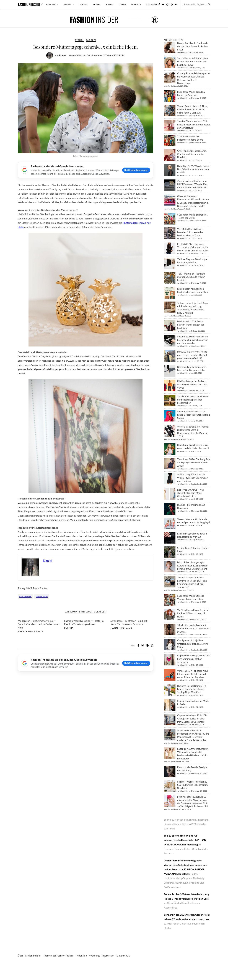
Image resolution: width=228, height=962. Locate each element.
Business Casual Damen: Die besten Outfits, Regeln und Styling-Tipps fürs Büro (191, 689)
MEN (30, 631)
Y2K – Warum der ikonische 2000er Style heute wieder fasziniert (191, 276)
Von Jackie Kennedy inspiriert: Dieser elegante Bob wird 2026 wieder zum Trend (186, 824)
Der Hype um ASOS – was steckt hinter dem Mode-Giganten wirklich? (190, 493)
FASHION (50, 4)
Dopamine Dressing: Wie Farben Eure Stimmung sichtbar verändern (193, 658)
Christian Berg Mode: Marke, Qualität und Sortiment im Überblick (192, 154)
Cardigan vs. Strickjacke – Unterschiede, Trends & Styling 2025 (192, 643)
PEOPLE (38, 631)
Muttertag (42, 596)
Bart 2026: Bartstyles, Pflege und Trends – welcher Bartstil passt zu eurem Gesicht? (192, 354)
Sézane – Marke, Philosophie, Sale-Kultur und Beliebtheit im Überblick (192, 784)
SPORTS (109, 4)
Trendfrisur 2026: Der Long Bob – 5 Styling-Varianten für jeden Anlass (193, 462)
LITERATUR (151, 4)
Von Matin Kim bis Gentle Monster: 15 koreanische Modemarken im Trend (190, 232)
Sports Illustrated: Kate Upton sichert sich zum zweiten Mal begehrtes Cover (192, 61)
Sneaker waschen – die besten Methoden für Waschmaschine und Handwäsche (192, 339)
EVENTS (83, 4)
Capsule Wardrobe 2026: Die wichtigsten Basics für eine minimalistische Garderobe (192, 718)
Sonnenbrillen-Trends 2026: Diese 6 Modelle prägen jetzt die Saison (193, 414)
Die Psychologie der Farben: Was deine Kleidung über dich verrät (192, 384)
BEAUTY (67, 4)
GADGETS (136, 4)
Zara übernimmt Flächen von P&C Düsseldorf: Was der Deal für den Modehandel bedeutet (192, 184)
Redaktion (81, 955)
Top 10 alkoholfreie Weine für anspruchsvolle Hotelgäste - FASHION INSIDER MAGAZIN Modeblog (185, 840)
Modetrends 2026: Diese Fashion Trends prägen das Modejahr (190, 324)
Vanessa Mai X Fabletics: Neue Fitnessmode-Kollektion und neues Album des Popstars (192, 674)
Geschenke (25, 596)
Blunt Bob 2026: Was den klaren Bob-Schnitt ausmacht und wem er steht (193, 169)
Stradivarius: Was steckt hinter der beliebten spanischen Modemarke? (193, 399)
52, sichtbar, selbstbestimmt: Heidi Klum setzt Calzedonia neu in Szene (193, 628)
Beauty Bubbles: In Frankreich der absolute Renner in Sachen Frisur (192, 46)
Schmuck (127, 628)
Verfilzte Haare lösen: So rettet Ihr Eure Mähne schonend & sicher (193, 613)
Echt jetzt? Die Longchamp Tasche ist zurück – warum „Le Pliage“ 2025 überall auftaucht (192, 247)
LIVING (122, 4)
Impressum (108, 955)
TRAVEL (96, 4)
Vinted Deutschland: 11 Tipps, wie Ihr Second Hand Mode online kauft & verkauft (192, 109)
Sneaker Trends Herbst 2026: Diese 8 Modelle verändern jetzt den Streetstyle (193, 124)
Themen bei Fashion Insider (58, 955)
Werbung (94, 955)
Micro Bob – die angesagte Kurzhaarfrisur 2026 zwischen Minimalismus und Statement (192, 565)
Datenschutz (123, 955)
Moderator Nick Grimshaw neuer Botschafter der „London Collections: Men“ (38, 624)
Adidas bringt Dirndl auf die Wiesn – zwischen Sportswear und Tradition (192, 477)
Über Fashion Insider (29, 955)
